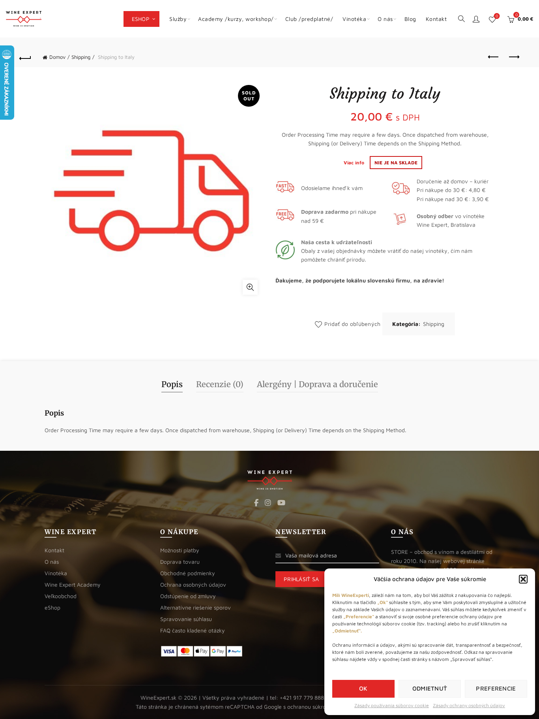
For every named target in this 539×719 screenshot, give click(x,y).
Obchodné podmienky (187, 573)
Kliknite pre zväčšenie (250, 287)
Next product (514, 57)
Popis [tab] (172, 384)
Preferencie (496, 688)
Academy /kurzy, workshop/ (236, 18)
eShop (141, 18)
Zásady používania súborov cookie (391, 705)
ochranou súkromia (311, 706)
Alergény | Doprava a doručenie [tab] (317, 384)
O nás (385, 18)
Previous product (494, 57)
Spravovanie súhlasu (186, 618)
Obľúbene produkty (497, 16)
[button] (523, 579)
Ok (363, 688)
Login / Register (476, 19)
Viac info (355, 163)
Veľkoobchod (61, 596)
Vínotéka (56, 573)
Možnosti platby (179, 550)
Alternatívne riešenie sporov (195, 607)
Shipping (80, 57)
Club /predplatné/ (309, 18)
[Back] (25, 57)
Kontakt (436, 18)
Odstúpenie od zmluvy (188, 596)
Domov (57, 57)
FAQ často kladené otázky (192, 630)
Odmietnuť (429, 688)
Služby (178, 18)
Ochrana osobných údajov (193, 584)
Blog (410, 18)
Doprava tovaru (180, 561)
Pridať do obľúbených (352, 323)
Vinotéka (354, 18)
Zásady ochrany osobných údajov (469, 705)
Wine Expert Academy (73, 584)
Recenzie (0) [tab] (219, 384)
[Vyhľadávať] (461, 18)
